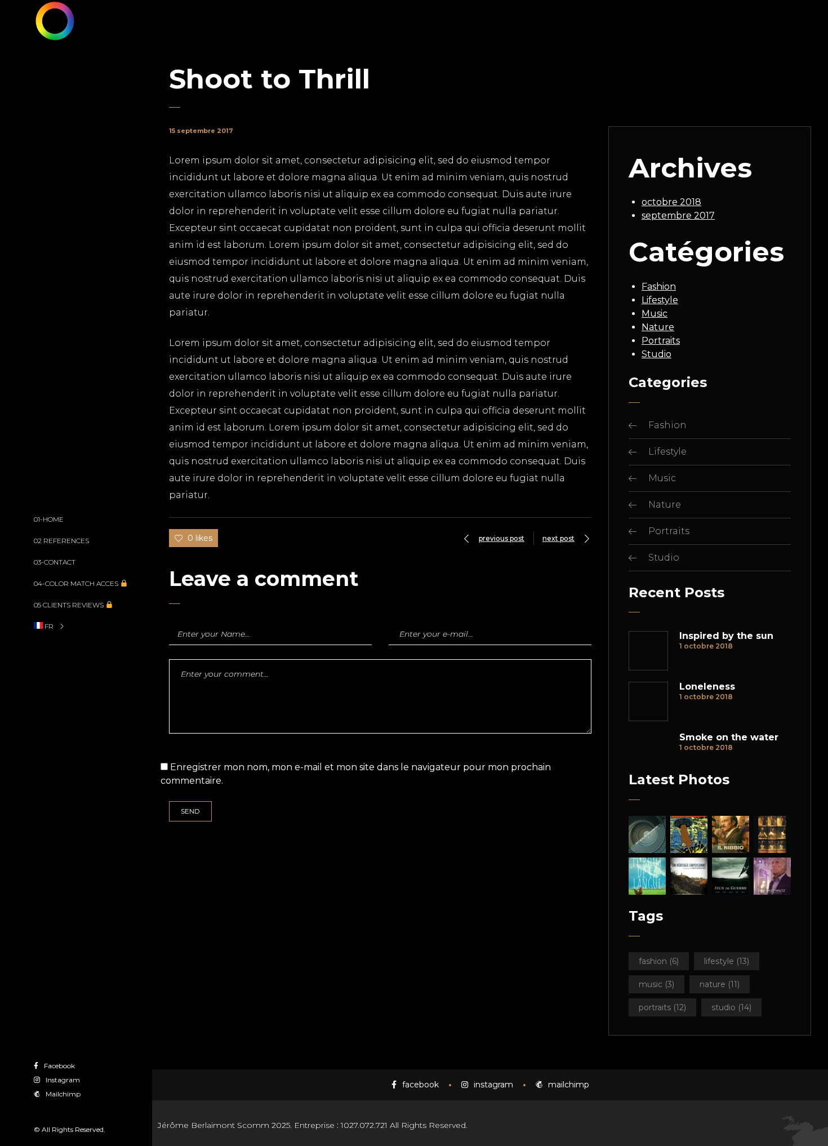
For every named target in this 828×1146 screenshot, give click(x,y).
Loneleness (707, 687)
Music (654, 313)
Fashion (659, 286)
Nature (658, 327)
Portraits (661, 340)
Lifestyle (660, 300)
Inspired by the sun (726, 636)
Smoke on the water (728, 737)
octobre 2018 (671, 202)
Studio (656, 354)
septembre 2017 (678, 215)
